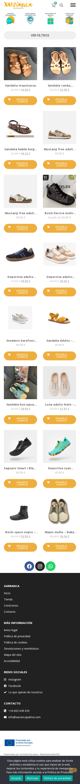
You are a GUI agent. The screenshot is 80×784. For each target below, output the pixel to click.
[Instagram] (40, 566)
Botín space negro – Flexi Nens (20, 533)
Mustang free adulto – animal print (20, 214)
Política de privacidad (17, 636)
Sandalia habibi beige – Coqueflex (20, 150)
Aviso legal (10, 630)
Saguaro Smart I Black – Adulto (20, 469)
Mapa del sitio (13, 655)
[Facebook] (29, 566)
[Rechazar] (73, 770)
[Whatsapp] (51, 566)
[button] (73, 5)
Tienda (8, 599)
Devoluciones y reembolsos (21, 648)
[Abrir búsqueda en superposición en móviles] (61, 5)
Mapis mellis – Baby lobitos (59, 533)
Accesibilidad (12, 661)
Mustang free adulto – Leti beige (59, 150)
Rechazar (32, 778)
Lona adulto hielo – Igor (59, 405)
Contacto (10, 611)
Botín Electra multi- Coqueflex (59, 214)
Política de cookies (15, 642)
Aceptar (16, 778)
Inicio (7, 593)
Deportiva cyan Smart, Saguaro (59, 469)
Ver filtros (40, 35)
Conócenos (11, 605)
